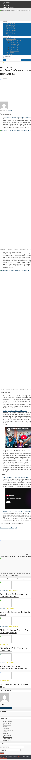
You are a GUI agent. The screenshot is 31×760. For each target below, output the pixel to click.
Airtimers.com (4, 528)
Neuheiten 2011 (14, 51)
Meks (19, 756)
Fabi (10, 528)
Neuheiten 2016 (14, 42)
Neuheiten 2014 (14, 46)
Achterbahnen (11, 23)
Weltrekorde (10, 52)
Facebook (6, 4)
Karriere (6, 58)
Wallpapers (6, 56)
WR (16, 528)
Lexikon (9, 54)
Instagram (6, 5)
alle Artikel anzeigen (6, 708)
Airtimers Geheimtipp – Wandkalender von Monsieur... (14, 667)
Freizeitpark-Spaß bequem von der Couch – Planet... (14, 595)
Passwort (3, 750)
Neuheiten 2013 (14, 47)
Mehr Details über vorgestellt (16, 477)
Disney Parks (10, 27)
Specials (9, 35)
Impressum (6, 2)
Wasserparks (10, 28)
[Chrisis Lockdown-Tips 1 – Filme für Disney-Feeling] (6, 625)
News (5, 21)
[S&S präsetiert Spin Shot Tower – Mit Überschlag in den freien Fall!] (6, 679)
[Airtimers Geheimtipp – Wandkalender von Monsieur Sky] (6, 661)
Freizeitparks (10, 25)
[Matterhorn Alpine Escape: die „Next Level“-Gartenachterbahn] (6, 643)
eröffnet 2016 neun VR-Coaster (15, 411)
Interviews (9, 32)
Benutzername (4, 747)
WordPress (3, 758)
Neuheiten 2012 (14, 49)
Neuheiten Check (11, 30)
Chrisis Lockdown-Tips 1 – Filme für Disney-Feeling (15, 631)
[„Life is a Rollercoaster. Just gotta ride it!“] (6, 606)
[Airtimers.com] (5, 10)
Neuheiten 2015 (14, 44)
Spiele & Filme (11, 34)
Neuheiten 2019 (11, 39)
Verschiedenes (4, 63)
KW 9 (12, 528)
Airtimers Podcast (8, 7)
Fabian (5, 78)
